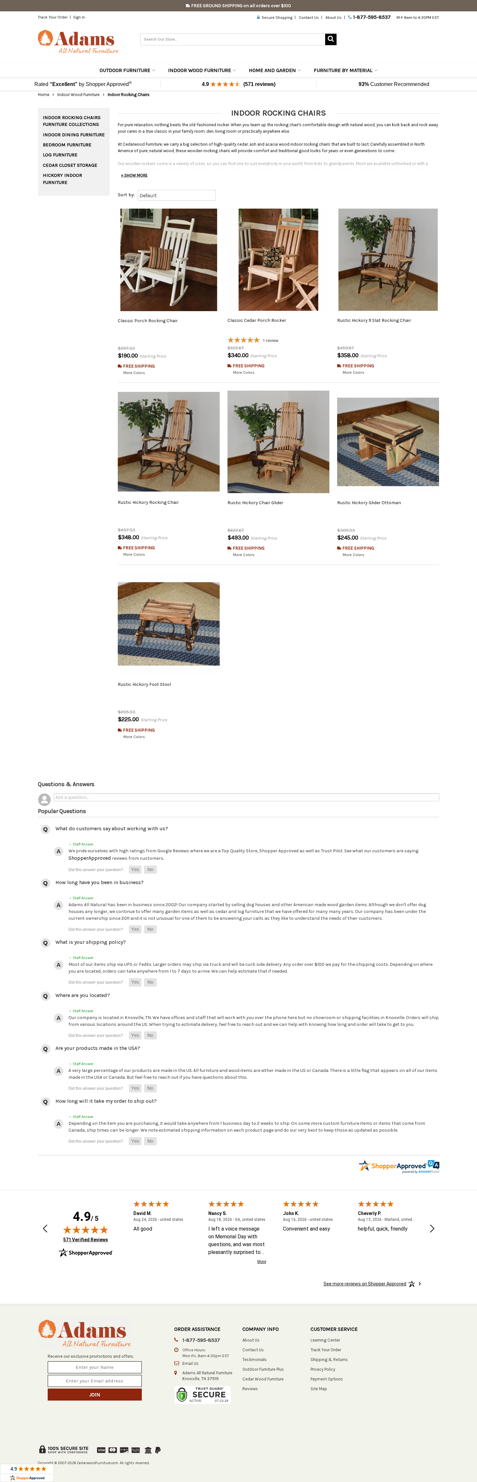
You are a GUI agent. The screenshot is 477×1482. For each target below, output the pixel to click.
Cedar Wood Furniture (263, 1379)
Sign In (79, 17)
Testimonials (254, 1359)
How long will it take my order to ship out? (106, 1101)
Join (94, 1394)
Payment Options (327, 1379)
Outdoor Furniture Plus (263, 1369)
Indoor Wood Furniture (199, 70)
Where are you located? (82, 995)
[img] (85, 1229)
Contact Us (309, 17)
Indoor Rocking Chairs (72, 117)
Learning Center (325, 1340)
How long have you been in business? (99, 882)
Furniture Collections (71, 124)
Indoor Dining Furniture (74, 135)
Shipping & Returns (329, 1359)
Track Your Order (52, 17)
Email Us (190, 1363)
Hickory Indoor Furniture (62, 178)
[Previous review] (45, 1229)
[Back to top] (435, 1461)
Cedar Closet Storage (70, 165)
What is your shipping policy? (90, 942)
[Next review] (432, 1229)
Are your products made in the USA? (97, 1048)
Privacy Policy (323, 1369)
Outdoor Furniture (125, 70)
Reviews (250, 1388)
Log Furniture (60, 155)
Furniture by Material (343, 70)
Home (43, 94)
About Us (333, 17)
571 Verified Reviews (85, 1239)
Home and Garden (272, 70)
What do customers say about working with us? (111, 828)
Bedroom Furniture (67, 145)
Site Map (319, 1388)
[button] (135, 870)
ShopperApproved (89, 858)
